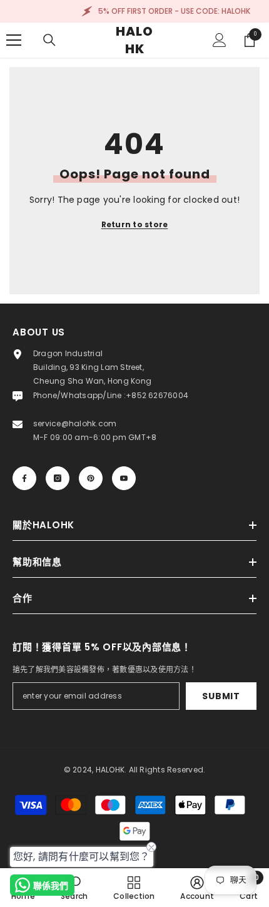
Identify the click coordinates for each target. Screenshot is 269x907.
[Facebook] (24, 478)
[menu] (13, 40)
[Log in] (219, 40)
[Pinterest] (91, 478)
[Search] (49, 40)
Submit (221, 696)
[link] (74, 887)
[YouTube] (124, 478)
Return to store (134, 224)
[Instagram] (57, 478)
